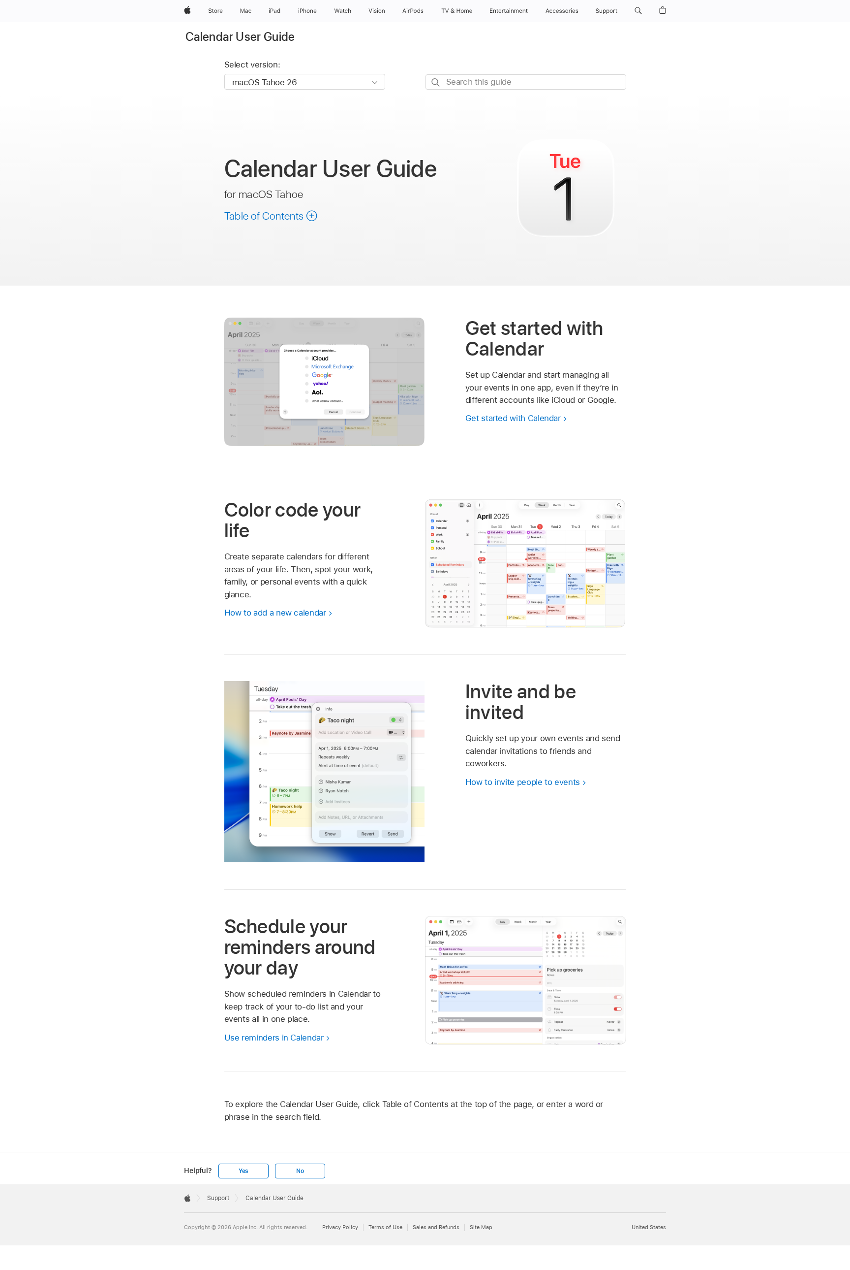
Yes (243, 1171)
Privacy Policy (340, 1227)
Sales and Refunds (436, 1227)
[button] (638, 11)
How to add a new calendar (275, 613)
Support (218, 1198)
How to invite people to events (522, 782)
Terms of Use (385, 1227)
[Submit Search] (436, 82)
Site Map (481, 1227)
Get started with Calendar (513, 418)
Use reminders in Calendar (274, 1037)
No (300, 1171)
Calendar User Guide (240, 37)
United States (649, 1227)
